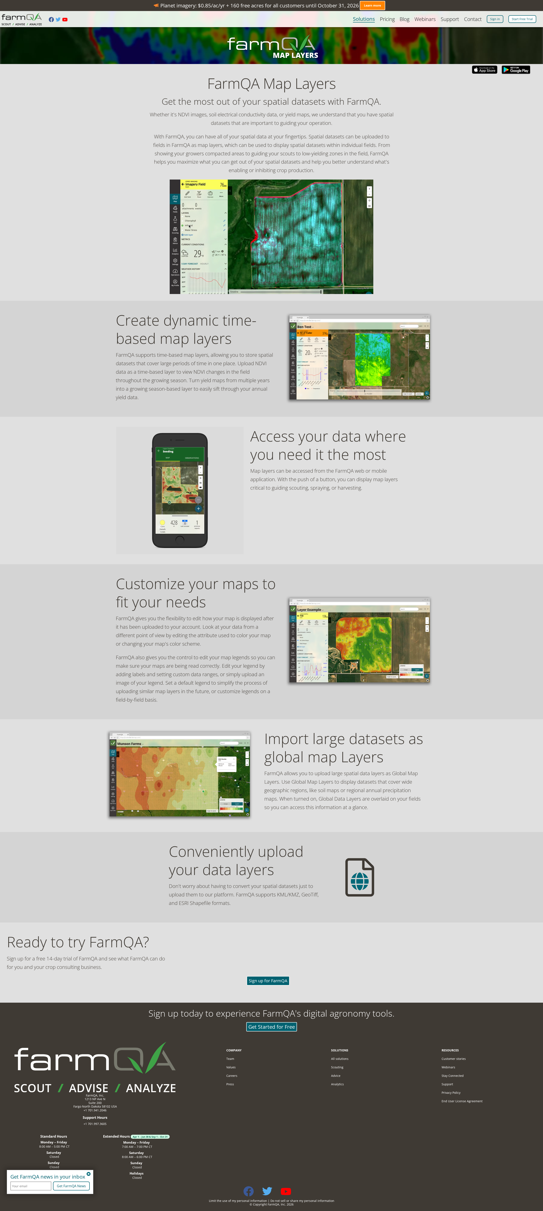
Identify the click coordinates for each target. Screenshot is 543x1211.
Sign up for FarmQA (268, 981)
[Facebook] (52, 20)
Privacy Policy (451, 1093)
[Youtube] (65, 20)
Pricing (387, 19)
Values (231, 1067)
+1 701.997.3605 (95, 1124)
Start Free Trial (522, 19)
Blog (404, 19)
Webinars (425, 19)
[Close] (88, 1174)
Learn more (372, 5)
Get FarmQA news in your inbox (47, 1176)
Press (230, 1084)
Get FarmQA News (71, 1186)
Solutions (364, 19)
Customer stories (454, 1059)
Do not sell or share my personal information (302, 1201)
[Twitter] (59, 20)
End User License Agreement (462, 1101)
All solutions (339, 1059)
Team (230, 1059)
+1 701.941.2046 (95, 1110)
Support (450, 19)
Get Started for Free (271, 1026)
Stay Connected (453, 1076)
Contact (473, 19)
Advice (335, 1076)
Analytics (337, 1084)
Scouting (337, 1067)
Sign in (495, 19)
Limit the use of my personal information (238, 1201)
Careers (231, 1076)
